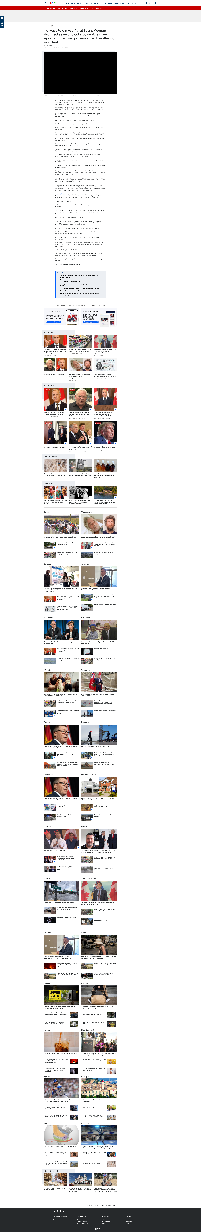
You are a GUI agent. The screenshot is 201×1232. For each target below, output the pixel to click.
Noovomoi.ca (128, 1221)
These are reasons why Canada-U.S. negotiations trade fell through (55, 413)
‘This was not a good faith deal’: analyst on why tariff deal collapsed (55, 446)
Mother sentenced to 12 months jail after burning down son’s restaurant (80, 474)
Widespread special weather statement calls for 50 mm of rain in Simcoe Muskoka (105, 868)
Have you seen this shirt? (101, 648)
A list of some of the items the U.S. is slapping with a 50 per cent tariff (80, 350)
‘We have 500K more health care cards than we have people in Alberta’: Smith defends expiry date (105, 374)
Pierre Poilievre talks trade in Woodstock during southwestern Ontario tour (66, 858)
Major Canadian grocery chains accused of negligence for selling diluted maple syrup (104, 475)
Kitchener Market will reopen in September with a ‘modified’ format (104, 763)
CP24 (102, 1219)
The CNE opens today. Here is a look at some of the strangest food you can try (55, 502)
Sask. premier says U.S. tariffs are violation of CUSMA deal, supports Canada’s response (61, 747)
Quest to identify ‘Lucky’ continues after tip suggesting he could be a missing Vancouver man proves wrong (79, 375)
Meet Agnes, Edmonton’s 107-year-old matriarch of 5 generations (97, 642)
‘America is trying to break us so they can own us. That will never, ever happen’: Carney (80, 447)
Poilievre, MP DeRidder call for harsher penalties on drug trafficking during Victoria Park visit (105, 754)
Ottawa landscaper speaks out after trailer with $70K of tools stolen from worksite (104, 596)
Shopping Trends (119, 3)
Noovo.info (128, 1219)
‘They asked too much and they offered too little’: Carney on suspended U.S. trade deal (103, 414)
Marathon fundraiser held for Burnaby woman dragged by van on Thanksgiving (80, 294)
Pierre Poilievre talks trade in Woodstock (56, 850)
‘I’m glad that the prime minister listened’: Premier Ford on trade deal (79, 414)
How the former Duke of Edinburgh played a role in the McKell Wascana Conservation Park (67, 754)
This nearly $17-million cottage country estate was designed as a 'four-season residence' (104, 502)
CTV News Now (132, 3)
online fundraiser (62, 194)
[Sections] (45, 3)
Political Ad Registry (82, 1223)
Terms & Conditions (82, 1221)
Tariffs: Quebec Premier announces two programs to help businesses (60, 642)
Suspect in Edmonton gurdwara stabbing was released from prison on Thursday (80, 1189)
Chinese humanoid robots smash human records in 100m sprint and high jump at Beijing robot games (99, 1147)
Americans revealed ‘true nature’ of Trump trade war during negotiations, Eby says (105, 351)
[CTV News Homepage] (55, 3)
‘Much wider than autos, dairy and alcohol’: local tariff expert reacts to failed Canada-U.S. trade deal (98, 851)
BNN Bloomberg (105, 1221)
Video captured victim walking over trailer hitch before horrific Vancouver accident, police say (79, 280)
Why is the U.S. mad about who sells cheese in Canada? (55, 1189)
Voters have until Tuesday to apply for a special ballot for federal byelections (60, 1007)
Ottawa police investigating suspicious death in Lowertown (105, 605)
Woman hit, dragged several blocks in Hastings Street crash (79, 291)
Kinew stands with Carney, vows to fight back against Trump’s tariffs (97, 694)
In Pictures (94, 3)
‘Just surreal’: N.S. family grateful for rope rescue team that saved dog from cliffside (61, 694)
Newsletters (108, 1205)
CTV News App (90, 1205)
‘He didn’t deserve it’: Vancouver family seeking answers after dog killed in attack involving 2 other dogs (105, 1189)
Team (114, 1205)
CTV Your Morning (106, 3)
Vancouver (47, 26)
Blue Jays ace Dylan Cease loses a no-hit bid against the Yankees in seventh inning (59, 1100)
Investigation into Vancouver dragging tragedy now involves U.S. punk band (82, 284)
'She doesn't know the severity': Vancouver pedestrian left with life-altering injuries (81, 276)
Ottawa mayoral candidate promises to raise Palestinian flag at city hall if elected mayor (95, 589)
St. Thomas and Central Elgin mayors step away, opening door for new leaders (67, 868)
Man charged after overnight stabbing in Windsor (59, 902)
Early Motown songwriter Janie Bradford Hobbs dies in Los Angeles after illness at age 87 (99, 1054)
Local (73, 3)
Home (67, 3)
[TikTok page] (57, 1211)
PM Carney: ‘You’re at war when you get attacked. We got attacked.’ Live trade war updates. (55, 351)
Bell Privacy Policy (82, 1219)
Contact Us (97, 1205)
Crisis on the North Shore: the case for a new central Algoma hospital (97, 799)
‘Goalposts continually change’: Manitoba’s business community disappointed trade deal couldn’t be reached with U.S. (104, 703)
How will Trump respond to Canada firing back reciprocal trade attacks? (105, 446)
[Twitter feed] (54, 1211)
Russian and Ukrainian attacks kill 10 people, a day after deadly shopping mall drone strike (99, 957)
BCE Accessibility (57, 1219)
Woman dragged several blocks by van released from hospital (79, 288)
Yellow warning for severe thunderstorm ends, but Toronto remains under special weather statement (60, 536)
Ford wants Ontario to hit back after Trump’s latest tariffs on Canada (55, 373)
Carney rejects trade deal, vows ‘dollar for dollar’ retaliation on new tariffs (96, 747)
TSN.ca (103, 1223)
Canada (79, 3)
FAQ (103, 1205)
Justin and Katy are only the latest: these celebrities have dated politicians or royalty (80, 502)
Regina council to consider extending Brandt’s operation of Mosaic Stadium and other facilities (67, 764)
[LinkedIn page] (64, 1211)
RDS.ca (127, 1223)
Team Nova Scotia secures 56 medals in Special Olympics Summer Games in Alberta (68, 712)
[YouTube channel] (61, 1211)
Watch (87, 3)
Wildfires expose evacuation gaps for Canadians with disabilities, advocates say (67, 965)
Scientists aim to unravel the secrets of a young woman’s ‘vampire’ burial (55, 474)
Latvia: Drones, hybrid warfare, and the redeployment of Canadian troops (105, 964)
